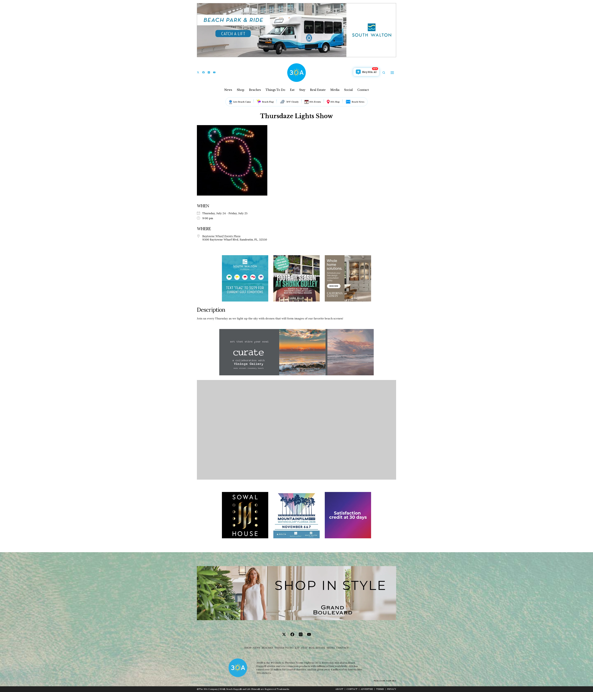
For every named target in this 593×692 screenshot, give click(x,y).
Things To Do (275, 90)
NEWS (256, 647)
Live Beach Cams (242, 101)
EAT (297, 647)
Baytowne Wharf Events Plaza (221, 236)
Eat (292, 90)
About (339, 689)
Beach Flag (268, 101)
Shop (240, 90)
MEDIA (331, 647)
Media (334, 90)
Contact (363, 90)
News (228, 90)
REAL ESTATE (317, 647)
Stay (302, 90)
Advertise (367, 689)
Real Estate (318, 90)
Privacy (391, 689)
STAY (304, 647)
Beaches (255, 90)
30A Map (335, 101)
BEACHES (267, 647)
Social (348, 90)
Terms (380, 689)
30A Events (315, 101)
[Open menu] (392, 72)
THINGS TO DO (284, 647)
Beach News (358, 101)
